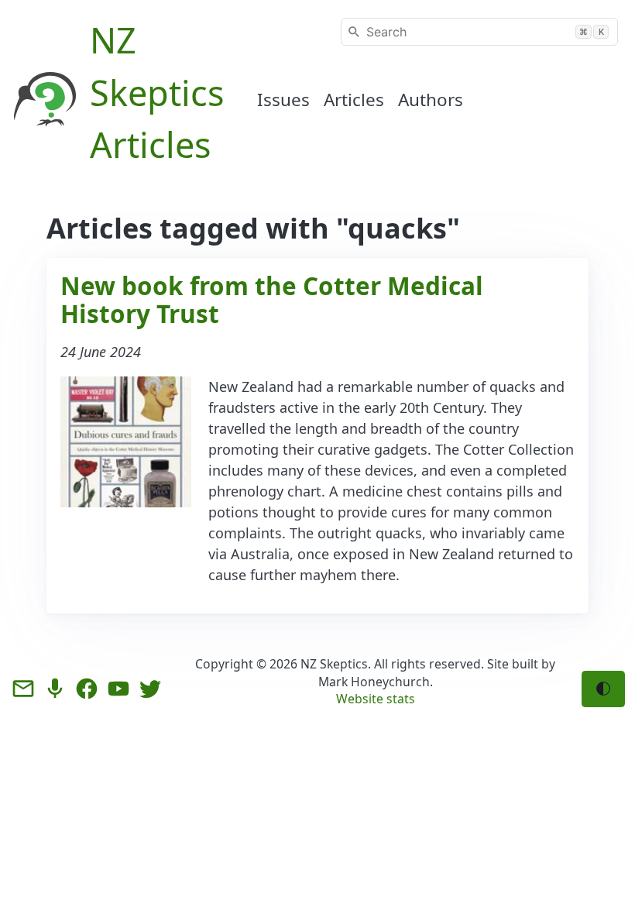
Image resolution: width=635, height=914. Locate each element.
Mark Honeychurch (374, 681)
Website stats (375, 698)
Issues (283, 100)
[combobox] (479, 32)
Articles (354, 100)
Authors (430, 100)
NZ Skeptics (334, 663)
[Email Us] (23, 688)
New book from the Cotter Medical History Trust (271, 299)
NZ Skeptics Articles (157, 92)
